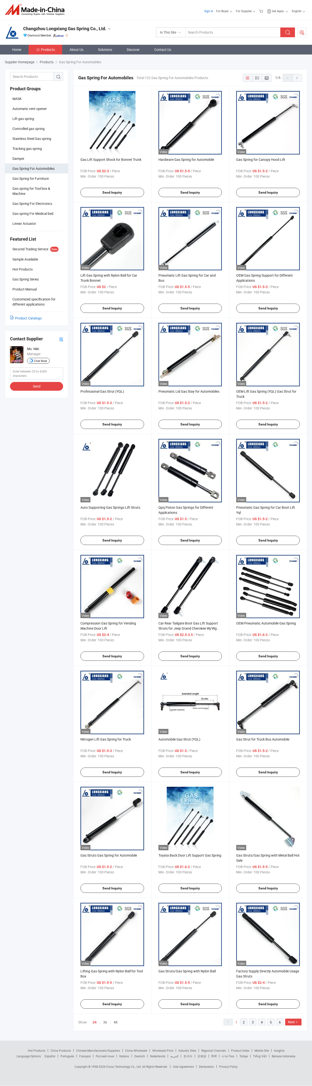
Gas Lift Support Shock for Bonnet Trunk (110, 159)
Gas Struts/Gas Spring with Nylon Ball (187, 971)
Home (16, 49)
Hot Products (36, 1050)
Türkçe (243, 1056)
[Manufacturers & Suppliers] (36, 9)
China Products (60, 1050)
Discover (133, 49)
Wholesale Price (162, 1050)
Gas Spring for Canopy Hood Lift (260, 159)
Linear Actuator (24, 223)
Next (291, 1022)
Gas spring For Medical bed (32, 213)
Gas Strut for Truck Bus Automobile (262, 739)
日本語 (201, 1056)
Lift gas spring (23, 118)
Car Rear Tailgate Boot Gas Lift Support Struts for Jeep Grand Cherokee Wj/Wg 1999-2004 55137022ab (188, 628)
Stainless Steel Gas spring (31, 138)
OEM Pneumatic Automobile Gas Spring (266, 623)
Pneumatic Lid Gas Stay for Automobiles (188, 391)
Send (36, 386)
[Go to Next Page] (297, 77)
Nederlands (157, 1056)
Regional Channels (213, 1050)
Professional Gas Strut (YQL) (102, 391)
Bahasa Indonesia (283, 1056)
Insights (279, 1050)
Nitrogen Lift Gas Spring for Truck (105, 739)
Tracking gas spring (27, 148)
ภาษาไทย (228, 1056)
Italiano (124, 1056)
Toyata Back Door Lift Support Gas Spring (189, 855)
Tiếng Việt (260, 1056)
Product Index (240, 1050)
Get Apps (277, 11)
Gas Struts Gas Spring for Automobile (108, 855)
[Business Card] (61, 339)
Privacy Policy (228, 1066)
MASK (17, 98)
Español (50, 1056)
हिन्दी (214, 1056)
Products (48, 49)
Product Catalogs (28, 318)
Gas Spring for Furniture (30, 178)
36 (105, 1022)
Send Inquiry (112, 192)
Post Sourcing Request (302, 32)
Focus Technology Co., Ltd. (124, 1066)
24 (95, 1022)
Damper (18, 158)
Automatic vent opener (29, 108)
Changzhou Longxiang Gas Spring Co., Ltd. (64, 28)
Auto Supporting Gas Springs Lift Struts (110, 507)
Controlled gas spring (28, 128)
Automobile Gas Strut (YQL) (179, 739)
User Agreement (183, 1066)
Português (67, 1056)
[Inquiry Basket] (261, 11)
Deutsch (139, 1056)
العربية (174, 1056)
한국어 (188, 1056)
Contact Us (162, 49)
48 (115, 1022)
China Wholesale (136, 1050)
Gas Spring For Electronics (32, 203)
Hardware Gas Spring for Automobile (186, 159)
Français (85, 1056)
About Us (76, 49)
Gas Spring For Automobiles (33, 168)
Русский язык (105, 1056)
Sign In (208, 11)
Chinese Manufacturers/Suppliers (98, 1050)
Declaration (206, 1066)
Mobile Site (261, 1050)
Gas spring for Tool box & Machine (31, 191)
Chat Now (40, 361)
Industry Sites (187, 1050)
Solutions (105, 49)
